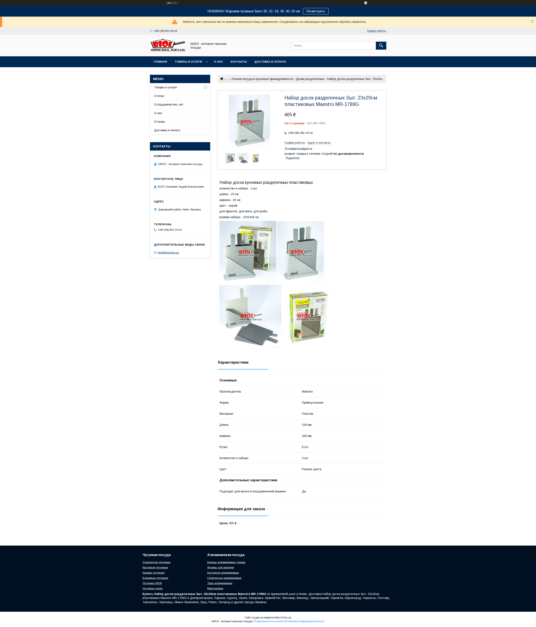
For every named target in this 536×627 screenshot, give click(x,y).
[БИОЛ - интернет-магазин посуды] (168, 51)
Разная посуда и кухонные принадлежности (262, 79)
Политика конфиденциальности (305, 621)
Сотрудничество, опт (168, 104)
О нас (218, 61)
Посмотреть (315, 11)
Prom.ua (286, 617)
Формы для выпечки (220, 567)
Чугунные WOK (152, 583)
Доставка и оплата (270, 61)
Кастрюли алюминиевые (223, 572)
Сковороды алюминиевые (224, 577)
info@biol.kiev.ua (168, 252)
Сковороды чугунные (156, 562)
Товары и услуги (188, 61)
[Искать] (381, 46)
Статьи (159, 96)
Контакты (239, 61)
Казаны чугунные (154, 572)
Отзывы (159, 121)
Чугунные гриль (153, 588)
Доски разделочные (310, 79)
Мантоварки (215, 588)
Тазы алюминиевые (219, 583)
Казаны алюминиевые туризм (226, 562)
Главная (160, 61)
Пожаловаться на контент (269, 621)
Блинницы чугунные (155, 577)
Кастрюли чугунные (155, 567)
